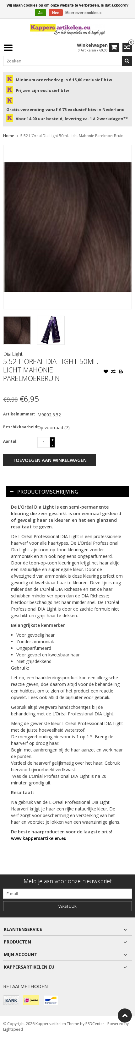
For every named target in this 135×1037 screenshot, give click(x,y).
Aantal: (10, 441)
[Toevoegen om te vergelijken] (113, 372)
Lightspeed (13, 1029)
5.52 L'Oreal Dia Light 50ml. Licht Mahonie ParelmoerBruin (71, 135)
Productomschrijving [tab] (47, 491)
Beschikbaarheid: (19, 427)
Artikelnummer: (19, 414)
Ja (40, 13)
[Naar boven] (125, 1015)
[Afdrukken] (121, 372)
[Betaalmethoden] (11, 1000)
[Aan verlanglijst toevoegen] (106, 372)
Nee (55, 13)
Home (8, 135)
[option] (17, 330)
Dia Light (13, 353)
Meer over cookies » (83, 13)
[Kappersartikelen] (67, 30)
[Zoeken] (127, 61)
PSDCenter (94, 1023)
